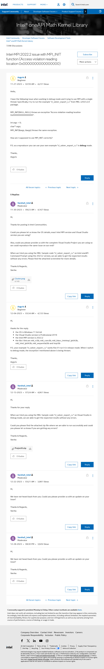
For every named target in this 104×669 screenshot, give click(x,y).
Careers (78, 632)
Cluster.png (20, 278)
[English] (64, 4)
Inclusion (49, 635)
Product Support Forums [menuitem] (71, 11)
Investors (69, 632)
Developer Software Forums (33, 38)
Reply (87, 177)
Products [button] (18, 4)
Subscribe (87, 54)
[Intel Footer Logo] (9, 646)
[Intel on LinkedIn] (34, 641)
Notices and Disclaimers (81, 655)
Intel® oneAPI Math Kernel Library (19, 40)
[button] (93, 78)
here (80, 609)
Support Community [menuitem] (10, 11)
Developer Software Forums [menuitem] (44, 11)
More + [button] (44, 4)
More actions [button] (85, 61)
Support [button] (31, 4)
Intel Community (13, 38)
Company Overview (30, 632)
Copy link (71, 296)
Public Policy (60, 635)
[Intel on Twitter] (28, 641)
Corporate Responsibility (32, 635)
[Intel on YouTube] (41, 641)
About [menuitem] (26, 11)
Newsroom (59, 632)
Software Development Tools (59, 38)
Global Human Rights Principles (38, 659)
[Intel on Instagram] (47, 641)
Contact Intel (46, 632)
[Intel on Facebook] (22, 641)
